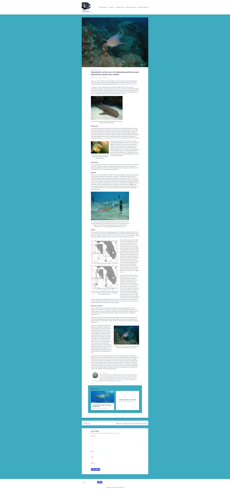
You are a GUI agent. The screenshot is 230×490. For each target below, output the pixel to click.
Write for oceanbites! (131, 7)
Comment (93, 435)
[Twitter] (92, 383)
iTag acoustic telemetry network (118, 235)
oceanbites (86, 11)
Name (92, 451)
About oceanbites (103, 7)
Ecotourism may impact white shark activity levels (102, 405)
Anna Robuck (130, 401)
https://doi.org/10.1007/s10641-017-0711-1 (128, 84)
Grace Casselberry (103, 77)
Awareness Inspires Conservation (127, 400)
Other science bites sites (142, 7)
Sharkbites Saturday (95, 69)
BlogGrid (116, 487)
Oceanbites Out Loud (120, 7)
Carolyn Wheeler (105, 408)
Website (92, 462)
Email (92, 457)
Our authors (111, 7)
